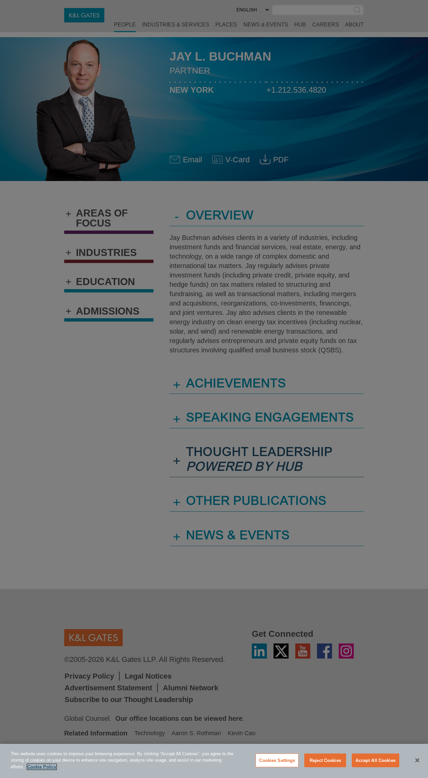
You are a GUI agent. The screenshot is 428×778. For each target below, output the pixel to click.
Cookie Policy (41, 766)
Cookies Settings (277, 760)
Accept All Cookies (375, 760)
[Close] (417, 760)
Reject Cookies (325, 760)
